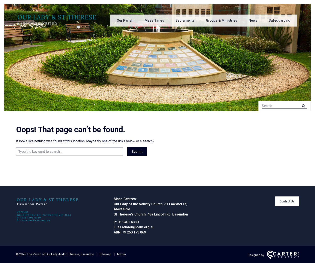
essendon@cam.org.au (135, 227)
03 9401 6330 (128, 222)
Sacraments (185, 20)
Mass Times (154, 20)
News (253, 20)
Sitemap (105, 254)
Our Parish (125, 20)
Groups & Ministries (221, 20)
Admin (121, 254)
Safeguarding (279, 20)
